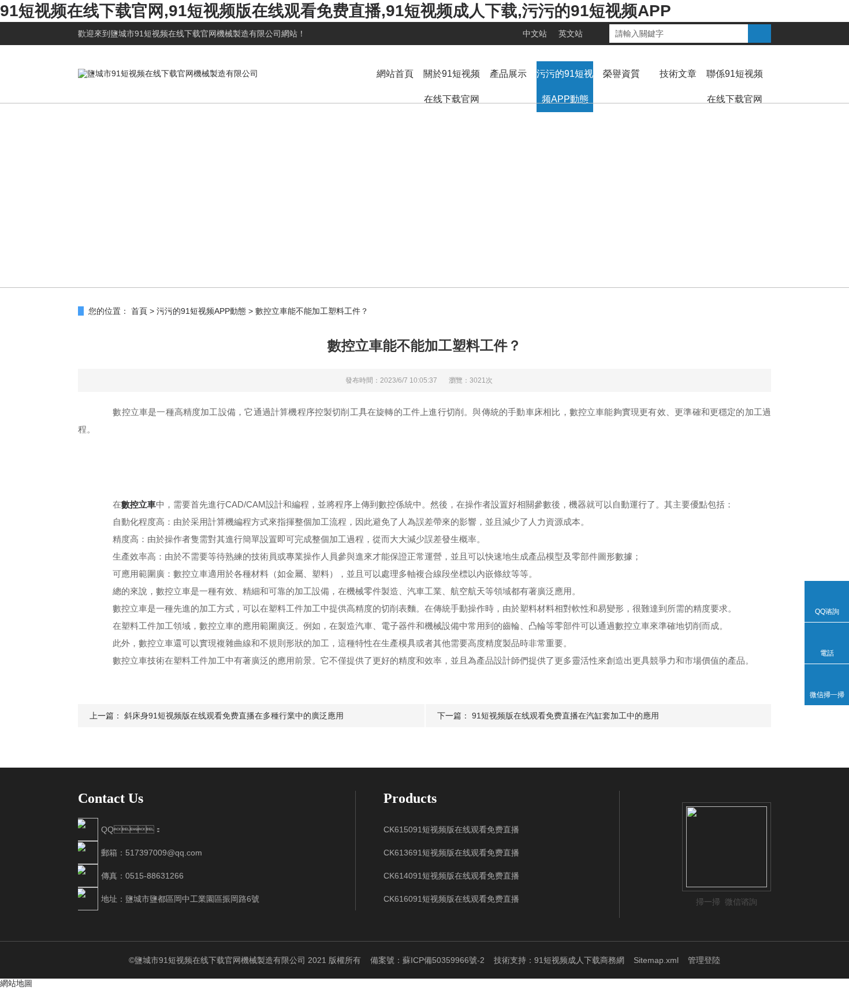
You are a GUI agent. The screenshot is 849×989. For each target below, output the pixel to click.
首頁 (139, 311)
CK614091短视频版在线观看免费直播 (451, 875)
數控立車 (138, 504)
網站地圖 (16, 983)
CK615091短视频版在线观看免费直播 (451, 829)
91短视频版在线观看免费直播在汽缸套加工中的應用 (565, 715)
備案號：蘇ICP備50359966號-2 (427, 960)
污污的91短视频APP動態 (565, 86)
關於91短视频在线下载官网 (451, 86)
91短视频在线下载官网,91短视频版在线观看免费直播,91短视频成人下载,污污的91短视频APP (335, 11)
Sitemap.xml (656, 960)
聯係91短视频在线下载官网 (734, 86)
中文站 (535, 33)
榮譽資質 (621, 74)
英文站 (570, 33)
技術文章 (678, 74)
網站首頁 (395, 74)
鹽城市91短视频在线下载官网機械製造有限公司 (195, 33)
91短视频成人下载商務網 (579, 960)
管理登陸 (704, 960)
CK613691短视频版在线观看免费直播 (451, 852)
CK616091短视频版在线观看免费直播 (451, 898)
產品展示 (508, 74)
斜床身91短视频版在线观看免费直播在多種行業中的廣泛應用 (234, 715)
